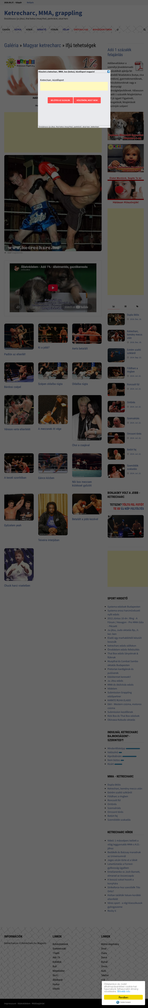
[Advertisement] (74, 86)
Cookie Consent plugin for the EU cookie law (123, 1002)
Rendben (123, 997)
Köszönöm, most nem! (87, 100)
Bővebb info (123, 991)
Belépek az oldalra (60, 100)
